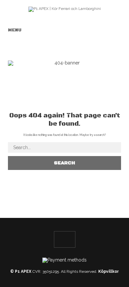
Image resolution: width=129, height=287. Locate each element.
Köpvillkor (108, 271)
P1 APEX (23, 271)
